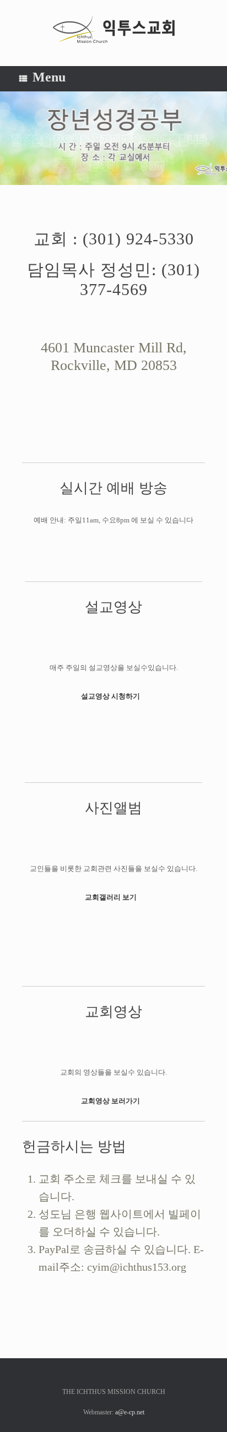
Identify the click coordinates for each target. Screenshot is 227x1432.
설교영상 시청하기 (111, 696)
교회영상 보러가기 (111, 1101)
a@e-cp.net (129, 1412)
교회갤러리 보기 (111, 897)
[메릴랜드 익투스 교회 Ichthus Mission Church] (113, 29)
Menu (49, 77)
